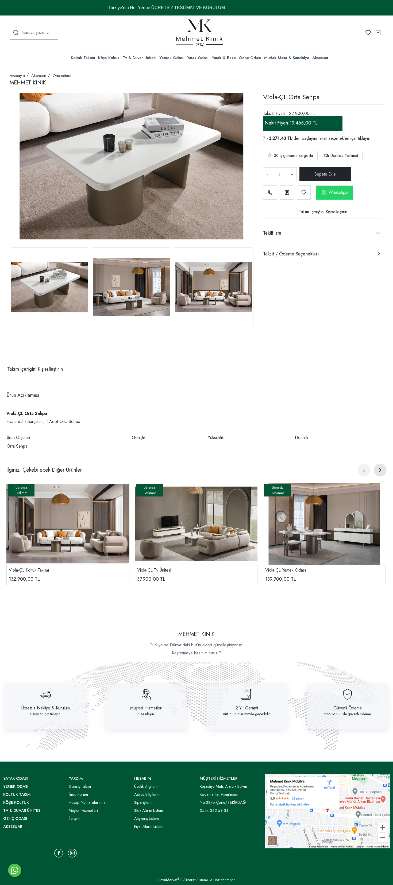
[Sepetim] (378, 32)
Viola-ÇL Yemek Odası (285, 570)
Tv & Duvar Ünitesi (139, 58)
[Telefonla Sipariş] (270, 192)
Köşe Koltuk (109, 58)
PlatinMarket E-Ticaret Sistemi (182, 880)
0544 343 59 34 (214, 810)
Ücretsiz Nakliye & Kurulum (45, 708)
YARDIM (76, 778)
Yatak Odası (198, 58)
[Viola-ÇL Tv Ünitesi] (196, 524)
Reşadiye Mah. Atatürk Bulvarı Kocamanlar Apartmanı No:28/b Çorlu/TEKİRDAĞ (224, 794)
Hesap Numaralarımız (87, 802)
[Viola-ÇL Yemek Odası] (324, 524)
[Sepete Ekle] (326, 174)
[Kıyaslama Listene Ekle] (287, 192)
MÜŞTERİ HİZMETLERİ (219, 778)
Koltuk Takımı (83, 58)
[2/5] (16, 349)
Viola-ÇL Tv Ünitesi (154, 570)
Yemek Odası (171, 58)
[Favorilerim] (368, 32)
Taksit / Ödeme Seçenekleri (291, 253)
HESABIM (142, 778)
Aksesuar (320, 58)
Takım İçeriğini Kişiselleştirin (323, 212)
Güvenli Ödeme (347, 708)
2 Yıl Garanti (247, 708)
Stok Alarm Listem (148, 810)
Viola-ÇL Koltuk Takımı (29, 570)
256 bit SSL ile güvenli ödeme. (347, 714)
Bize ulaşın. (146, 714)
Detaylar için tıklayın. (45, 714)
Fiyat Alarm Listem (148, 826)
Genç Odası (250, 58)
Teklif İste (272, 233)
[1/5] (13, 349)
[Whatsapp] (14, 870)
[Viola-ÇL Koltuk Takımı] (67, 524)
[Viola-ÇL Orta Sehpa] (131, 166)
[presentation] (364, 470)
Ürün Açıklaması (22, 395)
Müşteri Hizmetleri (146, 708)
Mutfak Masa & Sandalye (286, 58)
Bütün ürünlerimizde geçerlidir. (247, 714)
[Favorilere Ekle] (304, 192)
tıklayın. (365, 138)
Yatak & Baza (224, 58)
